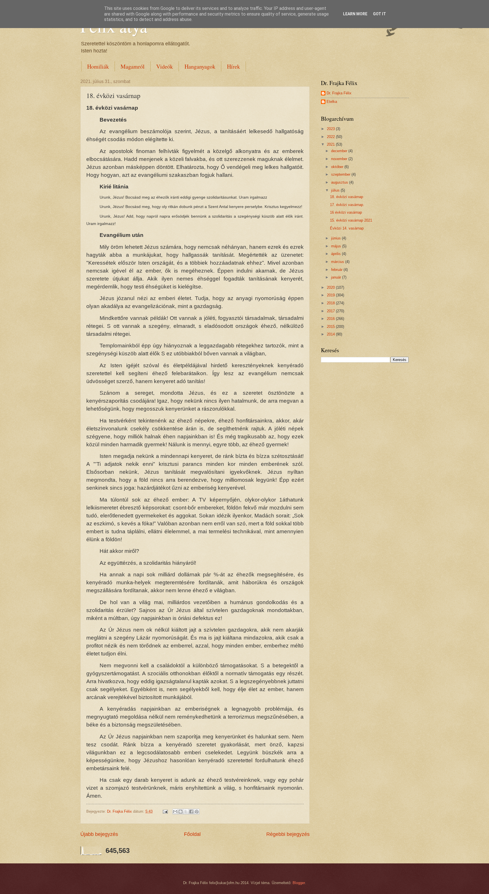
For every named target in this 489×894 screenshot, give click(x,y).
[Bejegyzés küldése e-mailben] (165, 811)
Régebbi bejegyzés (288, 834)
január (336, 277)
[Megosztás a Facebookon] (191, 811)
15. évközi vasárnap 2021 (351, 220)
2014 (331, 334)
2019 (331, 295)
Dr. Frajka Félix (339, 93)
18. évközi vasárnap (346, 197)
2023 (331, 129)
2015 (331, 326)
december (339, 151)
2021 (331, 144)
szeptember (341, 174)
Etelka (332, 101)
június (336, 238)
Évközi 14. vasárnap (347, 228)
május (336, 246)
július (336, 190)
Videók (164, 66)
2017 (331, 311)
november (339, 159)
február (337, 269)
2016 (331, 319)
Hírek (233, 66)
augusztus (340, 182)
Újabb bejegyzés (99, 834)
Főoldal (192, 834)
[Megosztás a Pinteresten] (197, 811)
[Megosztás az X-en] (186, 811)
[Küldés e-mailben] (175, 811)
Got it (379, 14)
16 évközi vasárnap (346, 212)
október (337, 167)
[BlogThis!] (180, 811)
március (338, 262)
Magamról (133, 66)
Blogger (299, 883)
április (336, 254)
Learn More (355, 14)
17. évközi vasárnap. (347, 205)
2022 (331, 137)
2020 (331, 287)
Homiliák (98, 66)
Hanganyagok (200, 66)
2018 (331, 303)
